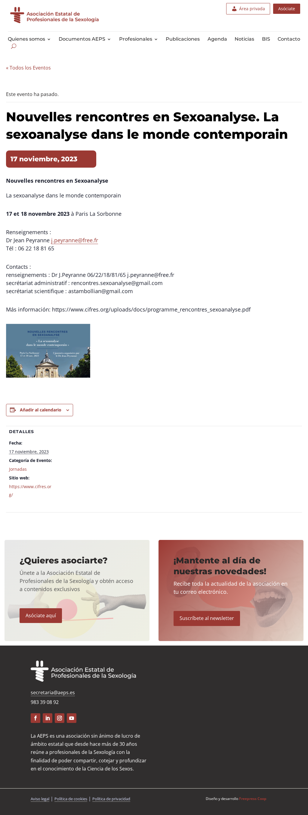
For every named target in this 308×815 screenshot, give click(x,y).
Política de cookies (70, 798)
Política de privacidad (111, 798)
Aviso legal (40, 798)
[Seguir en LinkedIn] (47, 718)
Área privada (252, 8)
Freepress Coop (252, 798)
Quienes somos (26, 39)
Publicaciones (183, 39)
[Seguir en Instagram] (59, 718)
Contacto (289, 39)
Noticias (244, 39)
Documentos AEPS (82, 39)
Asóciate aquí (41, 615)
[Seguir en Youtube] (71, 718)
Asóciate (286, 8)
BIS (266, 39)
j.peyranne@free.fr (74, 240)
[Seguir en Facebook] (35, 718)
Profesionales (135, 39)
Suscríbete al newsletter (207, 618)
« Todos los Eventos (28, 67)
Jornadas (18, 469)
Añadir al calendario (40, 410)
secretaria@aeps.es (53, 692)
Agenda (217, 39)
